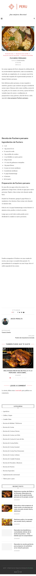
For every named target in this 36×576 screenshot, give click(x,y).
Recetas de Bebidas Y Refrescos (12, 423)
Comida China (7, 419)
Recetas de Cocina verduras (11, 455)
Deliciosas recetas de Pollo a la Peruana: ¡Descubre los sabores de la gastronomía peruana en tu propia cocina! (24, 494)
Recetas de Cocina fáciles (27, 55)
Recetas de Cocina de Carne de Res (11, 55)
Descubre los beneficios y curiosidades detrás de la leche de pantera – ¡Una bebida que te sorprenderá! (23, 532)
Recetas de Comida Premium (11, 459)
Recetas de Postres (8, 467)
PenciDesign (30, 568)
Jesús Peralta (21, 60)
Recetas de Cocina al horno (11, 431)
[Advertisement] (18, 119)
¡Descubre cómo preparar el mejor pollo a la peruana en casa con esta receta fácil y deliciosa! (23, 508)
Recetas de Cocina (9, 53)
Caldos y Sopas (7, 415)
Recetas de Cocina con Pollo (22, 53)
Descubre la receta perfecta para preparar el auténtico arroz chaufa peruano (23, 546)
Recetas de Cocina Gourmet (11, 447)
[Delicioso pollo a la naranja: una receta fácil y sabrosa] (7, 522)
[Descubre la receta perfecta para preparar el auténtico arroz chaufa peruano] (7, 546)
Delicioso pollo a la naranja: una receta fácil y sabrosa (23, 520)
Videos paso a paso (9, 478)
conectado (18, 390)
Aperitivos (6, 411)
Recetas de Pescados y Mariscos (12, 463)
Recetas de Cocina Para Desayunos (13, 451)
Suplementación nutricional (11, 475)
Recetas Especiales (8, 471)
